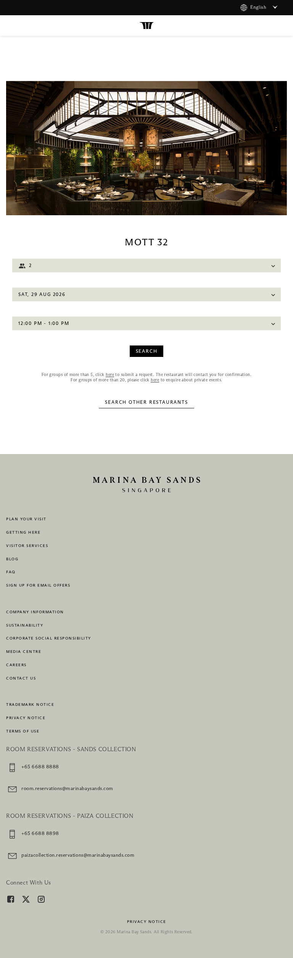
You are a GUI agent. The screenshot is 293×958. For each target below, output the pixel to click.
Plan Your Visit (26, 519)
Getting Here (23, 532)
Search (147, 351)
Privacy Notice (25, 718)
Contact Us (21, 678)
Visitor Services (27, 546)
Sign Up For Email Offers (38, 585)
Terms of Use (22, 731)
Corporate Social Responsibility (48, 638)
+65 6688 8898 (40, 833)
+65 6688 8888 (40, 766)
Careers (16, 665)
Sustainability (24, 625)
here (110, 375)
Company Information (35, 612)
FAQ (11, 572)
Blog (12, 559)
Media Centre (23, 652)
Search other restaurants (146, 402)
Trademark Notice (30, 705)
